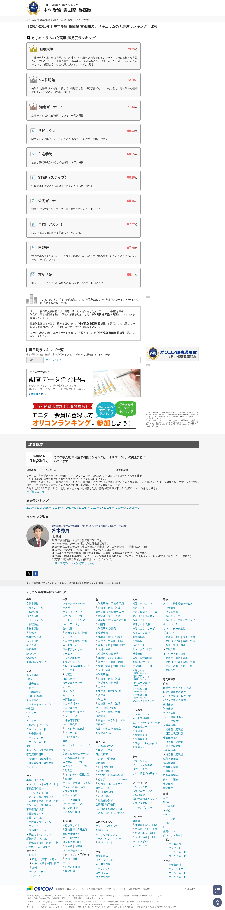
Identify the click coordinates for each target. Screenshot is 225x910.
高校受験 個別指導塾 (107, 653)
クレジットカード (36, 729)
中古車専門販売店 (75, 712)
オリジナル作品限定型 (77, 774)
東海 (41, 801)
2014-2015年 (44, 507)
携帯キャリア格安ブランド (180, 620)
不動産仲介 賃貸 (35, 809)
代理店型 (34, 611)
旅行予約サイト (71, 825)
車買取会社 (69, 699)
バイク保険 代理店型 (174, 700)
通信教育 (100, 716)
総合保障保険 (170, 775)
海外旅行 (82, 829)
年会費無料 (35, 733)
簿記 (107, 771)
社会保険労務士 (116, 775)
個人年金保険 (170, 779)
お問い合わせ (112, 889)
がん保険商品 (170, 750)
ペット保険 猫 (171, 721)
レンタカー (69, 686)
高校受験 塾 (102, 632)
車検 (65, 741)
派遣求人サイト (141, 661)
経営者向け (141, 735)
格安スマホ (172, 611)
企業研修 (137, 730)
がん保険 (31, 653)
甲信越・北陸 (115, 641)
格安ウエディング (142, 790)
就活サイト (139, 607)
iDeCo (166, 814)
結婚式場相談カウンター (146, 799)
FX (28, 716)
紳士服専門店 (103, 864)
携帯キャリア (173, 616)
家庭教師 (100, 724)
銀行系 (32, 725)
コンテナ (70, 670)
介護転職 (137, 641)
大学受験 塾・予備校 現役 (110, 603)
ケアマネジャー (119, 779)
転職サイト (139, 620)
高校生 (101, 720)
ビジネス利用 (72, 867)
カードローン (33, 721)
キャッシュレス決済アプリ (41, 750)
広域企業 (170, 649)
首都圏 (32, 801)
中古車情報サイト (72, 703)
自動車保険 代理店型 (174, 691)
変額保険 (168, 783)
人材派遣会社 (140, 696)
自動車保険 (32, 603)
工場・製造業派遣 (142, 657)
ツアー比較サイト (72, 850)
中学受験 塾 (102, 674)
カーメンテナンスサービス (77, 745)
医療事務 (109, 767)
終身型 (169, 729)
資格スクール (103, 787)
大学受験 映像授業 (106, 628)
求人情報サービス (142, 666)
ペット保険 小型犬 (173, 716)
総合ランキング (53, 360)
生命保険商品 (170, 737)
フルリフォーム (37, 830)
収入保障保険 (173, 746)
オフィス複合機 (71, 799)
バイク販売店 (70, 724)
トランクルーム (71, 661)
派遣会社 (137, 653)
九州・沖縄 (104, 649)
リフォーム (32, 826)
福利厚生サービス (72, 803)
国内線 (68, 846)
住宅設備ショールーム (38, 821)
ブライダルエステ (142, 760)
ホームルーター (171, 624)
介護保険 (168, 771)
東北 (34, 859)
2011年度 (96, 507)
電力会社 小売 (70, 807)
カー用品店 (102, 872)
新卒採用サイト (141, 677)
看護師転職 (139, 637)
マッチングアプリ (142, 807)
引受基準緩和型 (174, 733)
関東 (154, 824)
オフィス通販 (70, 795)
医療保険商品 (170, 725)
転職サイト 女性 (141, 624)
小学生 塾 (101, 699)
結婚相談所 (139, 794)
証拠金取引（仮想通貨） (42, 762)
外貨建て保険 (170, 767)
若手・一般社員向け (146, 743)
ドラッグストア (104, 860)
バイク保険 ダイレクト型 (177, 696)
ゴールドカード (37, 742)
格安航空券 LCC (72, 842)
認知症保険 (169, 762)
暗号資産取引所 (35, 754)
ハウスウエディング (144, 786)
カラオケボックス (142, 841)
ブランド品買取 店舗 (74, 787)
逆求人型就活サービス (145, 611)
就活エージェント (142, 603)
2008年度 (134, 507)
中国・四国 (53, 863)
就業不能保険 (170, 758)
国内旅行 (70, 829)
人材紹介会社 (140, 689)
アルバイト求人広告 (144, 701)
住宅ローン (32, 712)
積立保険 (168, 787)
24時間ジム (102, 830)
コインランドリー (72, 624)
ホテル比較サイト (72, 837)
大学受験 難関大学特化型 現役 (112, 620)
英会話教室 (102, 754)
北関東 (43, 859)
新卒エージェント (142, 683)
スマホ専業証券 (35, 691)
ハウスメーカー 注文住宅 (39, 847)
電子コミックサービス (75, 766)
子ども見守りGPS (72, 812)
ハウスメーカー (37, 871)
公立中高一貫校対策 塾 (108, 691)
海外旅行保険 (33, 637)
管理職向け (141, 739)
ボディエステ (140, 769)
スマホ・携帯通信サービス (178, 603)
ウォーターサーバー (74, 603)
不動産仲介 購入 (35, 788)
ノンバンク (45, 725)
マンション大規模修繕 (38, 805)
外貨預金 (31, 708)
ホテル (66, 862)
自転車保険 (32, 628)
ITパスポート (115, 783)
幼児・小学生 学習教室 (108, 728)
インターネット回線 (174, 653)
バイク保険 (32, 616)
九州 (55, 801)
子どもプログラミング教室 (110, 812)
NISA (29, 679)
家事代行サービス (72, 616)
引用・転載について (130, 889)
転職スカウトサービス (145, 628)
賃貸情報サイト (35, 813)
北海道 (101, 637)
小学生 (121, 720)
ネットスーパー (71, 645)
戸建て (47, 784)
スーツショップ (104, 868)
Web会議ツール (141, 726)
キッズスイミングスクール (109, 838)
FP (99, 767)
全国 (152, 837)
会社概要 (60, 889)
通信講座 (100, 762)
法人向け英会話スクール (109, 808)
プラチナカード (177, 856)
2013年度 (71, 507)
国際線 (78, 846)
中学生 (111, 720)
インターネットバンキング (41, 704)
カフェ (66, 749)
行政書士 (103, 779)
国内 (67, 858)
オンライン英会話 (105, 758)
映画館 (136, 820)
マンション (35, 784)
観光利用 (70, 871)
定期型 (179, 729)
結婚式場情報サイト (144, 803)
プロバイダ (169, 632)
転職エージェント (142, 632)
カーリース (69, 695)
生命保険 (31, 645)
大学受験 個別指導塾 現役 (110, 611)
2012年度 (84, 507)
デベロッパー (36, 876)
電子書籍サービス (72, 762)
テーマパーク (140, 845)
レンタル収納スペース (77, 666)
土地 (55, 784)
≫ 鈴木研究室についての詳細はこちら (73, 563)
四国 (168, 645)
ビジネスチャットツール (146, 722)
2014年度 (58, 507)
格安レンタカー (71, 691)
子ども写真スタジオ (74, 757)
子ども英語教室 (104, 746)
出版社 (68, 778)
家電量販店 (102, 856)
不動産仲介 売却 (35, 780)
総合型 (68, 770)
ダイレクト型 (36, 607)
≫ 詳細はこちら (35, 491)
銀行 (31, 687)
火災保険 (31, 632)
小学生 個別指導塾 (106, 707)
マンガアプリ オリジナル (76, 783)
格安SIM (170, 607)
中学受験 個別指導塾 (107, 682)
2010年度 (109, 507)
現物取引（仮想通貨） (41, 758)
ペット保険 (32, 641)
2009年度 (121, 507)
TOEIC (102, 775)
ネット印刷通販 (141, 718)
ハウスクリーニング (74, 620)
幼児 (100, 750)
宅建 (100, 771)
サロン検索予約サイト (145, 773)
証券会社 (34, 683)
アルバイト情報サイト (145, 616)
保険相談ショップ (36, 661)
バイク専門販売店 (75, 728)
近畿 (48, 801)
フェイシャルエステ (144, 764)
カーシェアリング (72, 682)
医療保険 (31, 649)
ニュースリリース (75, 889)
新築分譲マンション (37, 838)
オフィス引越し (71, 791)
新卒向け (140, 747)
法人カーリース (141, 714)
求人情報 (147, 889)
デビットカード (35, 746)
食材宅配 (67, 628)
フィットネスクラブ (107, 826)
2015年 (30, 507)
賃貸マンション (35, 817)
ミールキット (70, 637)
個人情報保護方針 (94, 889)
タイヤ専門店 (103, 876)
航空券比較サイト (72, 833)
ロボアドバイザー (36, 767)
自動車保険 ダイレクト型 (177, 687)
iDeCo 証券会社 (35, 696)
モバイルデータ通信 (174, 628)
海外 (74, 858)
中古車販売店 (70, 707)
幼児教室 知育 (103, 732)
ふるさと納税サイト (74, 657)
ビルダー (34, 855)
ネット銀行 (32, 700)
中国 (192, 641)
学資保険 (31, 657)
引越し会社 (69, 678)
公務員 (101, 783)
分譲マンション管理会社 (39, 796)
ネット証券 (32, 675)
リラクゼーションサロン (109, 834)
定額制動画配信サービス (76, 753)
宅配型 (68, 674)
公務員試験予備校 (105, 804)
